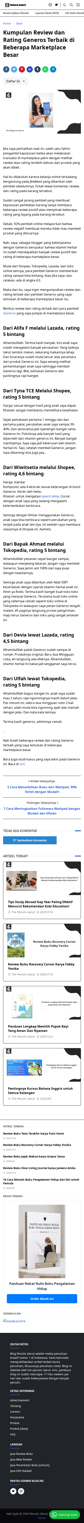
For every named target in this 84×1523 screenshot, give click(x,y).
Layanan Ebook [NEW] (47, 13)
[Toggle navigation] (78, 5)
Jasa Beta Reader (21, 1459)
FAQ (12, 1434)
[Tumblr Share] (37, 69)
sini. (22, 764)
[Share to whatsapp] (45, 69)
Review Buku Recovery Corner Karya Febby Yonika (37, 1145)
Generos (9, 313)
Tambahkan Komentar (32, 840)
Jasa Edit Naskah (21, 1471)
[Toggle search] (71, 4)
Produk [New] (19, 1428)
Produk (14, 1423)
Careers (15, 1411)
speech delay (50, 496)
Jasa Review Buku (21, 1454)
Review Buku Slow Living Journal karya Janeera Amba (39, 1168)
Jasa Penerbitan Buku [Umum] (30, 1465)
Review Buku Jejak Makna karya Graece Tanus (34, 1156)
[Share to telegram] (53, 69)
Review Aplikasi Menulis (16, 13)
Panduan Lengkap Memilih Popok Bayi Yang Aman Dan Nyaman (38, 1028)
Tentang (15, 1406)
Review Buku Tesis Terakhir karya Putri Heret (33, 1133)
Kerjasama (17, 1417)
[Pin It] (22, 69)
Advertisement (19, 1400)
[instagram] (50, 5)
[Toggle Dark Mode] (64, 5)
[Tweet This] (14, 69)
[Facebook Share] (6, 69)
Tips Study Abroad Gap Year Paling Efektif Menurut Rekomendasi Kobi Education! (40, 904)
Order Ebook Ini (42, 1299)
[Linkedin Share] (30, 69)
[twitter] (56, 5)
